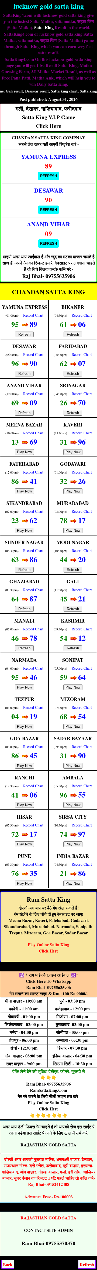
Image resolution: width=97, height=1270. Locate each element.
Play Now (24, 452)
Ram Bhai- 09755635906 (48, 987)
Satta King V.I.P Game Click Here (48, 117)
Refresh (48, 176)
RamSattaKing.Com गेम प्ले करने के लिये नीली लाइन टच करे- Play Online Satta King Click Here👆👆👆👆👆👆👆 (48, 1102)
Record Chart (33, 315)
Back (7, 1264)
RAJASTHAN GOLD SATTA (48, 1145)
